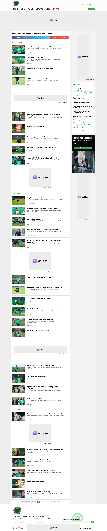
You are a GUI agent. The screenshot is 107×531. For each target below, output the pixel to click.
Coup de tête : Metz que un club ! (36, 481)
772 (45, 501)
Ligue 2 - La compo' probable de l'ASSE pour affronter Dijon (82, 125)
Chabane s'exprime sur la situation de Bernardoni (41, 137)
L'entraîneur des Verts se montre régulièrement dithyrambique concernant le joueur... (44, 377)
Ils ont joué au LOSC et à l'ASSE (35, 57)
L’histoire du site (88, 528)
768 (33, 501)
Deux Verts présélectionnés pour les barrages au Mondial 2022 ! (45, 287)
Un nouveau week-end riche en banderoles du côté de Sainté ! (44, 414)
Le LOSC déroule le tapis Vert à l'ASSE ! (37, 79)
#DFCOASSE (83, 90)
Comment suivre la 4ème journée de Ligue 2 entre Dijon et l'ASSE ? (82, 120)
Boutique (56, 9)
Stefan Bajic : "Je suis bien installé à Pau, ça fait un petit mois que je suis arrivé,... (44, 231)
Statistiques (32, 63)
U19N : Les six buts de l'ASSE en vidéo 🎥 (38, 491)
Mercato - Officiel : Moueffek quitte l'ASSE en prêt (82, 93)
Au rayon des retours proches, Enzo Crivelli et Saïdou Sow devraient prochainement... (45, 48)
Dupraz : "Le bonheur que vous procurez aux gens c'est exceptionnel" (42, 387)
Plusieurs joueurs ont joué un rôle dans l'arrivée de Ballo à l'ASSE (81, 112)
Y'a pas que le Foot (17, 520)
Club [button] (49, 9)
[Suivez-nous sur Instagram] (19, 528)
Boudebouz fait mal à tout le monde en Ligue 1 (40, 68)
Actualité (15, 516)
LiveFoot (35, 522)
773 (48, 501)
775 (54, 501)
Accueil (16, 9)
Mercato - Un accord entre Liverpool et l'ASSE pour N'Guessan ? (81, 98)
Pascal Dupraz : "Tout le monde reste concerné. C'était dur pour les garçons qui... (44, 390)
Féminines (33, 518)
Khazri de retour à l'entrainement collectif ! (39, 298)
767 (30, 501)
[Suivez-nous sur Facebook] (13, 528)
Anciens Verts (32, 203)
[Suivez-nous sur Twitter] (16, 528)
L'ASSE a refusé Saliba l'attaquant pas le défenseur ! (41, 470)
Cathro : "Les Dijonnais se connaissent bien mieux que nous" (82, 107)
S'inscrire (91, 9)
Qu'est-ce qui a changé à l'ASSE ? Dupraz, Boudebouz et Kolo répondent (44, 241)
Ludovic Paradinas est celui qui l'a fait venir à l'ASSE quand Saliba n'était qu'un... (44, 472)
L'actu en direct (89, 85)
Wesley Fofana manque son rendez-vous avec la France (42, 208)
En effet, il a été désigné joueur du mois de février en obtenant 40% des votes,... (44, 159)
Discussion (31, 9)
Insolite (31, 153)
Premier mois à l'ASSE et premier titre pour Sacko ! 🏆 (42, 158)
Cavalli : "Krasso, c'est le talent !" (36, 309)
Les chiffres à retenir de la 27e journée (37, 460)
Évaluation (35, 516)
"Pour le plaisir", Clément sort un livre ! (38, 330)
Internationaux (32, 293)
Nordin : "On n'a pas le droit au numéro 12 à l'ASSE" (41, 365)
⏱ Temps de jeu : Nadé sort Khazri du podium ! (40, 319)
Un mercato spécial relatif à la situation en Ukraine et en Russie (45, 449)
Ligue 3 (47, 518)
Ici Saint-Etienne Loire (23, 522)
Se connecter (83, 9)
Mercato (77, 95)
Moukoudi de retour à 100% (34, 399)
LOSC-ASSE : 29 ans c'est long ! (35, 126)
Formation (32, 497)
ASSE (38, 522)
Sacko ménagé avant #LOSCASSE (36, 376)
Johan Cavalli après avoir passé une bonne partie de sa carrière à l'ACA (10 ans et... (44, 310)
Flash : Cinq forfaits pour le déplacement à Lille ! (40, 47)
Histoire (22, 520)
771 (42, 501)
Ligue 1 (31, 520)
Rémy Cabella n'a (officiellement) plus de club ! (40, 198)
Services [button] (40, 9)
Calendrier (25, 516)
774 (51, 501)
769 (36, 501)
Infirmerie (31, 304)
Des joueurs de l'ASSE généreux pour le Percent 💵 (41, 147)
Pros (31, 52)
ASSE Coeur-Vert (47, 520)
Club (37, 518)
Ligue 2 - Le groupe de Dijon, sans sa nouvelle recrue (81, 88)
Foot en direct (43, 522)
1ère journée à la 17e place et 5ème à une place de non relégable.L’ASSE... (43, 461)
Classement (19, 516)
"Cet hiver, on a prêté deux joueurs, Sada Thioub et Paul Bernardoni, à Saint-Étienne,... (45, 117)
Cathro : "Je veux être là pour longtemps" (82, 116)
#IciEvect (39, 516)
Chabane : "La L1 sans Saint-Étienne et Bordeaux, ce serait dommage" (43, 115)
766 (27, 501)
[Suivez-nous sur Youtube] (22, 528)
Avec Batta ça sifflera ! (33, 219)
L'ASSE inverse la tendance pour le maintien (39, 277)
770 (39, 501)
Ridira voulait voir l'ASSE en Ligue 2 (81, 102)
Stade (31, 84)
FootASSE (30, 522)
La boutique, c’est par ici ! (83, 147)
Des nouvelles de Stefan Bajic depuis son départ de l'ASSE (43, 229)
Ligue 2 (77, 90)
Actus (22, 9)
